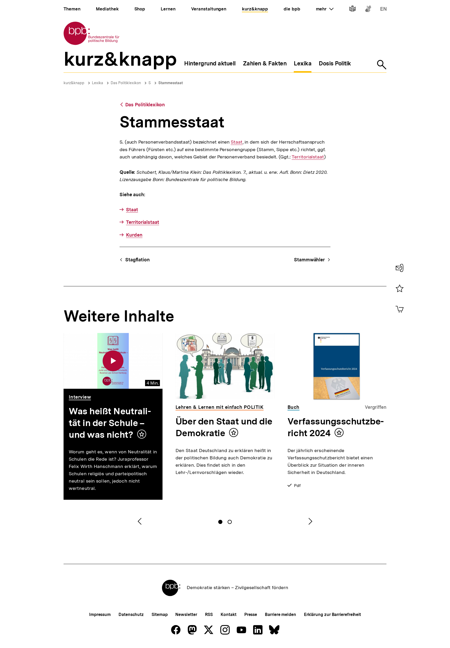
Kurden (134, 235)
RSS (209, 614)
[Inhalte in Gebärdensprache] (368, 10)
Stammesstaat (170, 83)
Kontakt (228, 614)
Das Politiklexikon (126, 83)
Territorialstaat (308, 157)
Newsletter (186, 614)
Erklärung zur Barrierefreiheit (332, 614)
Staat (236, 142)
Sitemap (159, 614)
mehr (325, 8)
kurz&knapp (74, 83)
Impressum (100, 614)
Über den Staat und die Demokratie (224, 427)
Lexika (97, 83)
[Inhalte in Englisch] (383, 10)
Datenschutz (131, 614)
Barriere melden (280, 614)
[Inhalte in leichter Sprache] (352, 10)
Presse (250, 614)
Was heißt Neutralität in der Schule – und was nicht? (110, 423)
